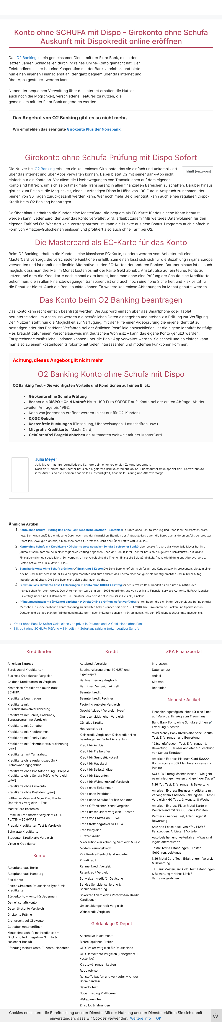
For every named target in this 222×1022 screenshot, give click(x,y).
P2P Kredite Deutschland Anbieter (104, 854)
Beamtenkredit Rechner (96, 698)
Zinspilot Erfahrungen (95, 1005)
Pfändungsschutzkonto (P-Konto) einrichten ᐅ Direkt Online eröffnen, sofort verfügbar (78, 601)
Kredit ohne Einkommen (96, 787)
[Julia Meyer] (20, 491)
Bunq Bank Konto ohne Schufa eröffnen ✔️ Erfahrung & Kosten (62, 568)
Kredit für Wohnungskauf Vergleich (104, 781)
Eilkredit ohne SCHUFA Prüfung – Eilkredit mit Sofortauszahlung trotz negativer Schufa (76, 628)
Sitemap (158, 681)
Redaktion (159, 688)
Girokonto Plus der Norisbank (94, 129)
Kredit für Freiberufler (95, 751)
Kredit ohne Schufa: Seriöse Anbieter (106, 800)
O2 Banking (26, 58)
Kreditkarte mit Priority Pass (27, 737)
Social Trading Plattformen (98, 993)
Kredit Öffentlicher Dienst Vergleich (104, 806)
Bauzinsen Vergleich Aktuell (99, 686)
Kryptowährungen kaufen (98, 964)
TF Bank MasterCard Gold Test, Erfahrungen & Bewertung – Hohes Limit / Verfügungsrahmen (183, 873)
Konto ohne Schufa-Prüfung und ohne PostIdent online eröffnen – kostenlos (71, 530)
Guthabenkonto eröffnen (25, 926)
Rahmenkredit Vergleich (96, 866)
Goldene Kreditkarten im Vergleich (32, 681)
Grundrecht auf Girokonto (26, 920)
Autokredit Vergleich (94, 663)
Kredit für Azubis (91, 745)
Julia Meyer (46, 459)
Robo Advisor (89, 970)
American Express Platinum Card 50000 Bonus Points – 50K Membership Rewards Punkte (181, 763)
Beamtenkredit (90, 692)
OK (158, 1018)
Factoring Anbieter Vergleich (100, 704)
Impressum (160, 663)
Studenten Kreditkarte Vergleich (30, 837)
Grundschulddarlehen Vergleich (102, 716)
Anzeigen (203, 171)
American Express (20, 663)
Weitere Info (140, 1018)
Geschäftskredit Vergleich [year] (103, 710)
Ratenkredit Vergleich (95, 872)
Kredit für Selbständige (96, 769)
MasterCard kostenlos (23, 809)
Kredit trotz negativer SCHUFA (101, 824)
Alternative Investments (96, 935)
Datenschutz (161, 669)
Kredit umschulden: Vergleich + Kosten (107, 812)
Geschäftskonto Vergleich (26, 908)
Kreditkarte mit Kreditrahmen (28, 731)
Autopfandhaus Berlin (23, 867)
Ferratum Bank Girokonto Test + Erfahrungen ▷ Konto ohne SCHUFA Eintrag (71, 585)
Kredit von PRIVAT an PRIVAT (100, 818)
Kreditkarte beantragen (24, 698)
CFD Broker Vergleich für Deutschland (106, 948)
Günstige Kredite (91, 722)
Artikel (156, 675)
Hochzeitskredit (91, 728)
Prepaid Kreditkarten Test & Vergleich (34, 825)
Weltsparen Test (91, 999)
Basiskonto (15, 879)
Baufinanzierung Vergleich (98, 680)
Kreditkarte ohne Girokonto (27, 786)
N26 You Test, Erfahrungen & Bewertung (180, 784)
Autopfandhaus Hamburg (25, 873)
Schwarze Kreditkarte (23, 831)
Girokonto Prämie (20, 914)
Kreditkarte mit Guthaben (25, 725)
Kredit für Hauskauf (93, 763)
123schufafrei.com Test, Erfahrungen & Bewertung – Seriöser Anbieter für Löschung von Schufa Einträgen (183, 748)
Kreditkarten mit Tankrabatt (27, 754)
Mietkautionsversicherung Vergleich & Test (110, 842)
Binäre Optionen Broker (96, 942)
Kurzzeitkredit (90, 836)
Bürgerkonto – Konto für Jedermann (33, 896)
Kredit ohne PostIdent (95, 793)
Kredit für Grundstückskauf (99, 757)
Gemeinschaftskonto (22, 902)
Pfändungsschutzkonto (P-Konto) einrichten (38, 948)
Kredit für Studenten (94, 775)
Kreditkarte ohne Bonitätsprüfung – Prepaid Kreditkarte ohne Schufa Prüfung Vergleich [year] (38, 775)
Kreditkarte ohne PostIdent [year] (31, 792)
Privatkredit (88, 860)
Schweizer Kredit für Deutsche (101, 878)
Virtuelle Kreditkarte (22, 843)
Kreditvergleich (90, 830)
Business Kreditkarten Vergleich (30, 675)
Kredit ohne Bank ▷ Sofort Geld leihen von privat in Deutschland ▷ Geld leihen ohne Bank (79, 624)
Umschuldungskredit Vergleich (101, 905)
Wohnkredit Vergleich (95, 911)
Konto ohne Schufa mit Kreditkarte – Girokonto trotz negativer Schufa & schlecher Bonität (79, 546)
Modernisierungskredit (95, 848)
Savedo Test (89, 987)
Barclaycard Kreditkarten (25, 669)
